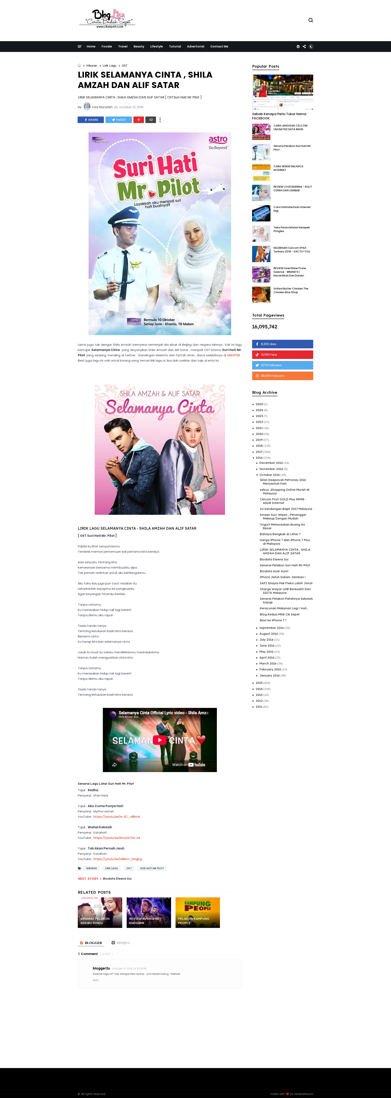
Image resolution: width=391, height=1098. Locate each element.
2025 (260, 404)
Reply (96, 980)
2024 (260, 410)
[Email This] (150, 120)
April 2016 (267, 657)
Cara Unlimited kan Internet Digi (292, 209)
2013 (259, 695)
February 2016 (270, 669)
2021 (260, 428)
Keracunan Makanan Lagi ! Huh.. (284, 608)
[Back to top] (381, 1088)
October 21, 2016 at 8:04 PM (129, 968)
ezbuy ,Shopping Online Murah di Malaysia (284, 491)
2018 (260, 446)
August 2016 (269, 634)
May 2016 (266, 652)
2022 (260, 422)
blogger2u (101, 968)
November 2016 (271, 469)
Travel (122, 46)
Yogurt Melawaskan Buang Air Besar (282, 526)
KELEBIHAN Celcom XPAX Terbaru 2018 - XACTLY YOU (291, 249)
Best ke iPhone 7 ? (273, 620)
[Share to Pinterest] (138, 120)
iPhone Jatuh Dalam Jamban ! (282, 577)
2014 (260, 689)
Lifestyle (156, 46)
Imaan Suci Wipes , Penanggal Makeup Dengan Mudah (283, 516)
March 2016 (268, 663)
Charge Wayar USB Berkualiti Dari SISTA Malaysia (285, 591)
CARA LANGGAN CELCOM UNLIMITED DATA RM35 (290, 127)
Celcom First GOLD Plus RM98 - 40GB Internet (283, 501)
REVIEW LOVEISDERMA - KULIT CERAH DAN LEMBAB (292, 188)
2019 (260, 440)
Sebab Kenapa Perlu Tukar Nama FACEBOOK (279, 116)
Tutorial (175, 46)
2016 (260, 458)
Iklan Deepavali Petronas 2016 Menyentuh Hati (283, 481)
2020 (260, 434)
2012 (260, 701)
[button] (311, 46)
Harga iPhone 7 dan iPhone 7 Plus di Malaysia (285, 542)
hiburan (91, 65)
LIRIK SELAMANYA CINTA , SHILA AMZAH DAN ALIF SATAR (285, 551)
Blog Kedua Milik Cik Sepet (280, 614)
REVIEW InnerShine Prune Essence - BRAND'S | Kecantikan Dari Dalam (289, 271)
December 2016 (271, 463)
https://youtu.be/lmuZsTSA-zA (116, 838)
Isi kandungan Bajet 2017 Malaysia (286, 509)
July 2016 (266, 639)
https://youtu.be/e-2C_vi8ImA (116, 816)
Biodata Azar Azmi (274, 571)
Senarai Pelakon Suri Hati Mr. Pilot (292, 148)
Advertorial (195, 46)
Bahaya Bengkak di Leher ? (280, 534)
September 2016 (272, 628)
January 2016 (270, 675)
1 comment (88, 954)
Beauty (139, 46)
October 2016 (270, 475)
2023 (260, 416)
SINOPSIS (234, 355)
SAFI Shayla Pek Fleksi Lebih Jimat (286, 583)
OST (124, 65)
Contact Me (219, 46)
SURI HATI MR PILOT (152, 868)
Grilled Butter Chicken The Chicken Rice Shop (290, 290)
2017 (259, 452)
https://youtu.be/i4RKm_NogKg (117, 859)
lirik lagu (109, 65)
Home (91, 46)
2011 (259, 707)
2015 (259, 683)
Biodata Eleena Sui (117, 878)
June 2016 (267, 645)
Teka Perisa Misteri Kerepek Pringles (291, 229)
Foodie (107, 46)
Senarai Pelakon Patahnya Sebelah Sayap (286, 600)
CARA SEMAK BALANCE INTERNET (288, 168)
